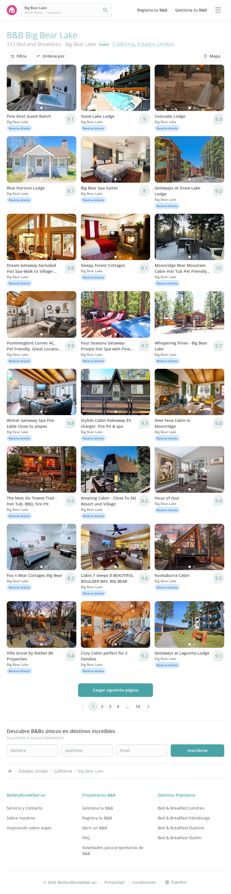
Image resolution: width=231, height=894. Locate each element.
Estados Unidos (155, 44)
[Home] (10, 771)
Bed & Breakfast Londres (181, 808)
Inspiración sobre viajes (29, 827)
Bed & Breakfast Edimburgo (184, 818)
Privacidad (115, 882)
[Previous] (15, 88)
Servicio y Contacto (24, 808)
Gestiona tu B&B (97, 808)
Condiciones (144, 882)
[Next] (68, 88)
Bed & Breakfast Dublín (180, 837)
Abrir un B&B (94, 827)
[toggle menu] (218, 10)
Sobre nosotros (21, 818)
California (124, 44)
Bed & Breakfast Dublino (181, 827)
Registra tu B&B (97, 818)
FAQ (86, 837)
